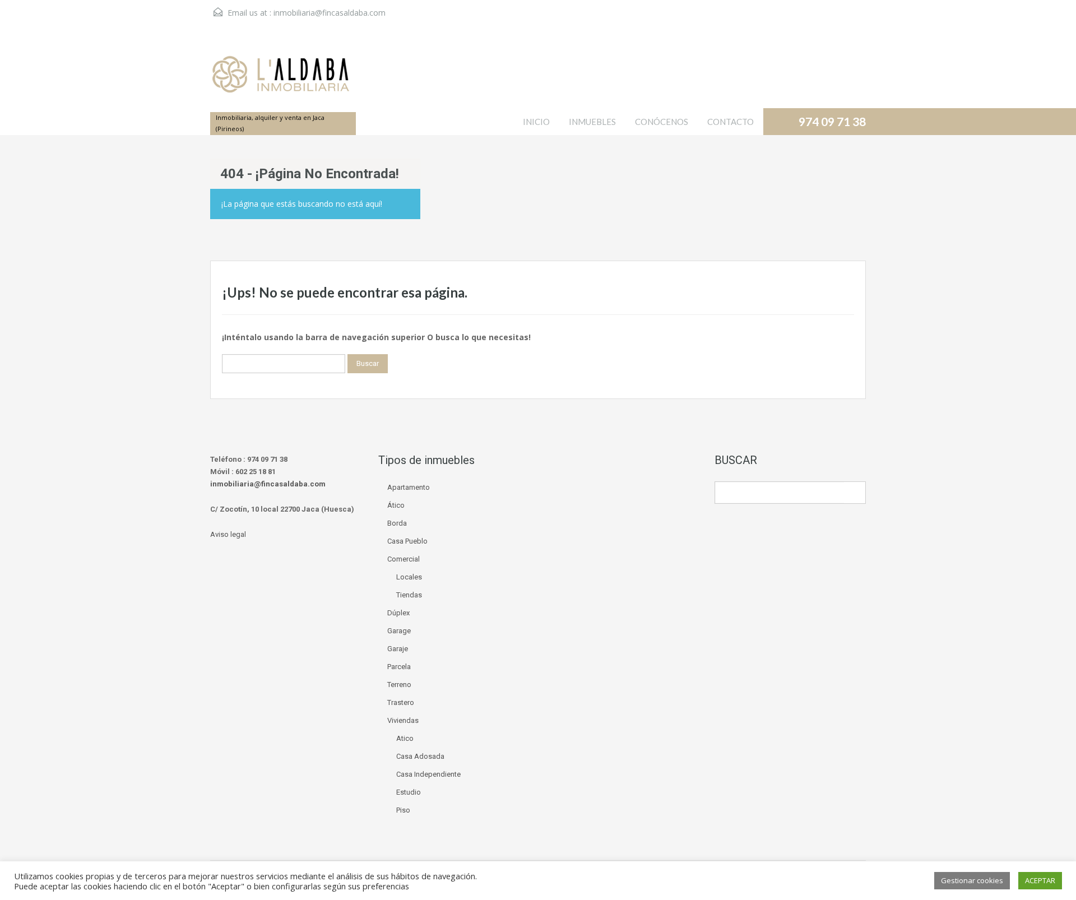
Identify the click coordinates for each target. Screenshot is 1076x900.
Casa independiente (428, 774)
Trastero (400, 702)
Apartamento (408, 487)
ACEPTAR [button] (1040, 880)
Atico (405, 738)
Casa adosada (420, 756)
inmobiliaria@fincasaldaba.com (329, 12)
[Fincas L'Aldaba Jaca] (280, 80)
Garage (399, 631)
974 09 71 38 (832, 121)
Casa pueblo (407, 541)
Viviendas (403, 720)
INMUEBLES (592, 122)
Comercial (403, 559)
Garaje (397, 648)
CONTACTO (730, 122)
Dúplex (398, 613)
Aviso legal (228, 534)
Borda (397, 523)
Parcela (399, 666)
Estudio (408, 792)
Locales (409, 577)
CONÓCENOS (661, 122)
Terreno (399, 684)
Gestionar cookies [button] (972, 880)
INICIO (536, 122)
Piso (403, 810)
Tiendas (409, 595)
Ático (396, 505)
